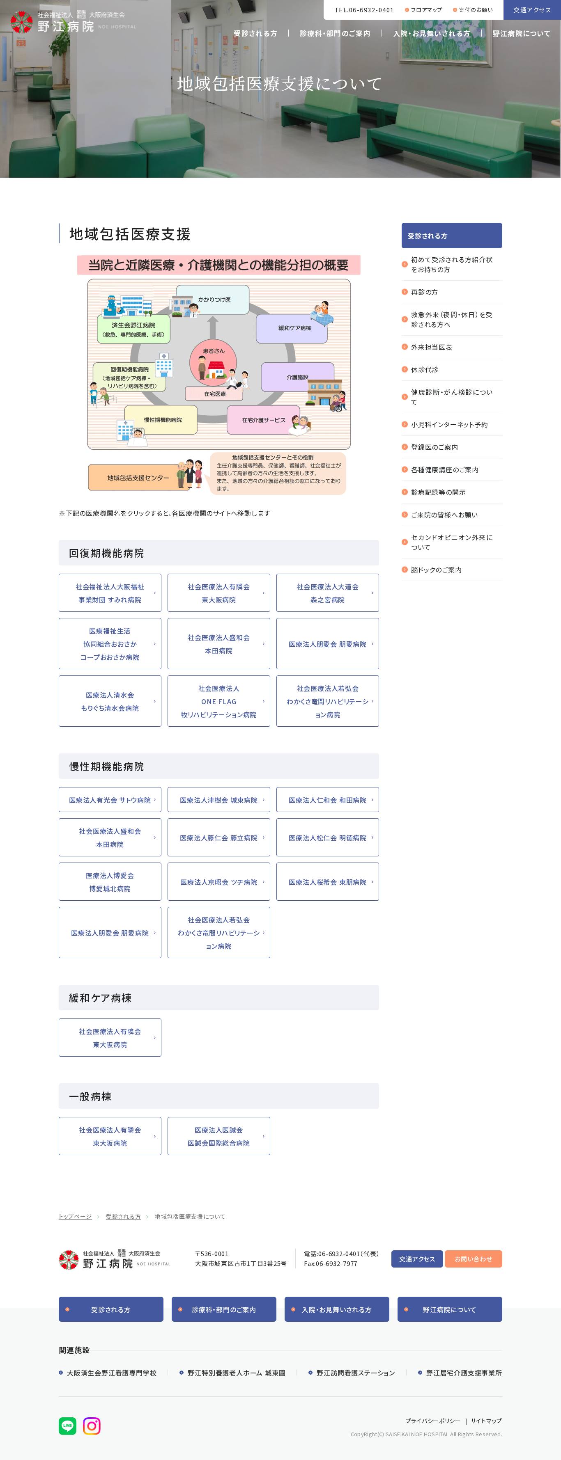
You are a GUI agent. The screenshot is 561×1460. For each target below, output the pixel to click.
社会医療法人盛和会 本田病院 (219, 643)
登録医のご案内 (434, 447)
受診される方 (256, 33)
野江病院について (522, 33)
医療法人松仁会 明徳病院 (328, 837)
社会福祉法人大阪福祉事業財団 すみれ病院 (110, 592)
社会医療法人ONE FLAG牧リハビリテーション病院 (219, 701)
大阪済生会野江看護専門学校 (111, 1372)
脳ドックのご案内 (436, 569)
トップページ (75, 1216)
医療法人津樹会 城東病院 (219, 800)
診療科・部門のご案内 (335, 33)
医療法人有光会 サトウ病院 (110, 800)
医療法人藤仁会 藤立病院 (219, 837)
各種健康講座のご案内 (445, 469)
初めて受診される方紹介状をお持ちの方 (452, 264)
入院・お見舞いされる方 (432, 33)
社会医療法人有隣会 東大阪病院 (219, 592)
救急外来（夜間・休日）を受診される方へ (452, 319)
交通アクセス (532, 9)
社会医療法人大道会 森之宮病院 (328, 592)
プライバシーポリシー (433, 1421)
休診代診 (425, 369)
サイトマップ (486, 1421)
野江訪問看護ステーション (356, 1372)
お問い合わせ (473, 1258)
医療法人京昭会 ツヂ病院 (219, 882)
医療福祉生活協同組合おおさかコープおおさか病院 (109, 644)
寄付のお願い (476, 10)
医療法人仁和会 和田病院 (328, 800)
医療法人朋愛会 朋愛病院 (328, 644)
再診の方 (424, 292)
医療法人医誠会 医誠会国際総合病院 (219, 1136)
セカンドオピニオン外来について (452, 542)
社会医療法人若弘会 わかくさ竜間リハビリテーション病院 (327, 701)
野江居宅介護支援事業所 (464, 1372)
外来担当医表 (432, 347)
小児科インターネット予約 (449, 424)
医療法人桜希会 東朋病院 (328, 882)
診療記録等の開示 (438, 492)
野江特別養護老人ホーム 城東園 (236, 1372)
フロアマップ (426, 10)
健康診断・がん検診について (452, 397)
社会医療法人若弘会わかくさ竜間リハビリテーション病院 (219, 933)
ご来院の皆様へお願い (444, 514)
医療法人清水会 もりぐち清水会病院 (110, 701)
